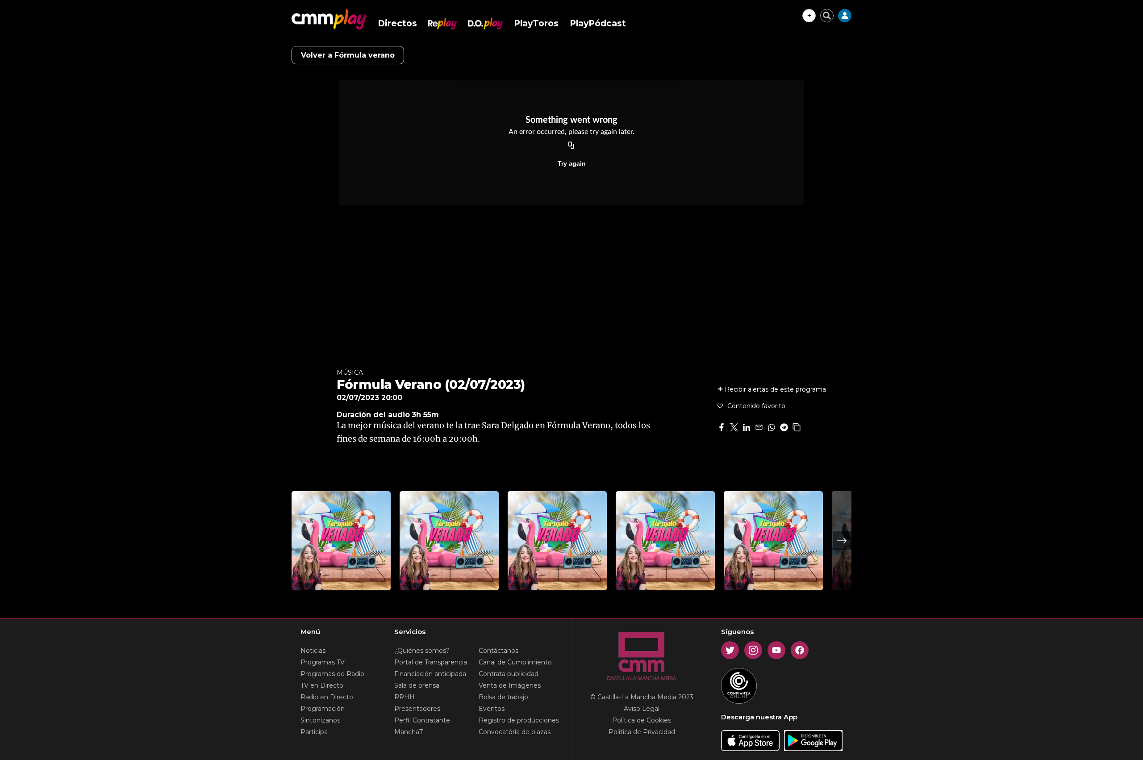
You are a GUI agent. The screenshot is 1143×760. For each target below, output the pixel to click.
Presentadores (417, 709)
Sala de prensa (416, 685)
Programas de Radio (332, 674)
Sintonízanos (320, 720)
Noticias (312, 651)
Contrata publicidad (508, 674)
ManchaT (408, 732)
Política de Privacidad (642, 732)
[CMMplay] (329, 19)
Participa (314, 732)
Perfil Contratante (422, 720)
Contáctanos (498, 651)
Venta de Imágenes (510, 685)
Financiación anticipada (430, 674)
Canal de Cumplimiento (515, 662)
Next (842, 540)
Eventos (492, 709)
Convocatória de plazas (515, 732)
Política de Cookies (641, 720)
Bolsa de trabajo (503, 697)
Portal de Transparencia (430, 662)
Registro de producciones (519, 720)
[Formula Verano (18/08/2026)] (773, 540)
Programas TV (322, 662)
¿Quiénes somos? (422, 651)
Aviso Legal (641, 709)
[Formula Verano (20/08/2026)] (557, 540)
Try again (572, 163)
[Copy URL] (571, 145)
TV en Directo (321, 685)
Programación (322, 709)
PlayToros (536, 23)
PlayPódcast (598, 23)
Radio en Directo (326, 697)
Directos (397, 23)
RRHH (404, 697)
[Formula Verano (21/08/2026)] (449, 540)
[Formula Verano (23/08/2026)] (341, 540)
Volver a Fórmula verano (348, 55)
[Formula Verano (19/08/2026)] (665, 540)
